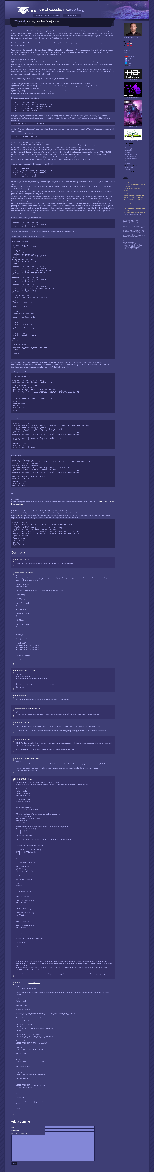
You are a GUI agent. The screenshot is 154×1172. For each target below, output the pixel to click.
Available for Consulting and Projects (46, 15)
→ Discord (128, 59)
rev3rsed (127, 169)
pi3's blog (128, 152)
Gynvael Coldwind (34, 671)
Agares (30, 560)
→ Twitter (127, 63)
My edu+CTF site (132, 79)
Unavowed (19, 515)
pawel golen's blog (130, 156)
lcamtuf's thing (129, 150)
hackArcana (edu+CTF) (72, 15)
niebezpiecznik (129, 161)
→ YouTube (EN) (130, 56)
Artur (29, 696)
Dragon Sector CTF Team (132, 140)
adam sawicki (129, 174)
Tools (125, 52)
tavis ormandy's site (131, 154)
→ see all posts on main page (133, 214)
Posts (125, 178)
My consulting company (133, 97)
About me (127, 50)
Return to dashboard (131, 37)
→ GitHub (128, 65)
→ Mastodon (129, 61)
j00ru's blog (128, 148)
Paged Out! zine (133, 126)
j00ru (30, 779)
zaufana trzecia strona (131, 159)
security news (129, 167)
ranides (30, 572)
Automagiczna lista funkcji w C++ (42, 21)
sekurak (127, 163)
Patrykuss (31, 723)
